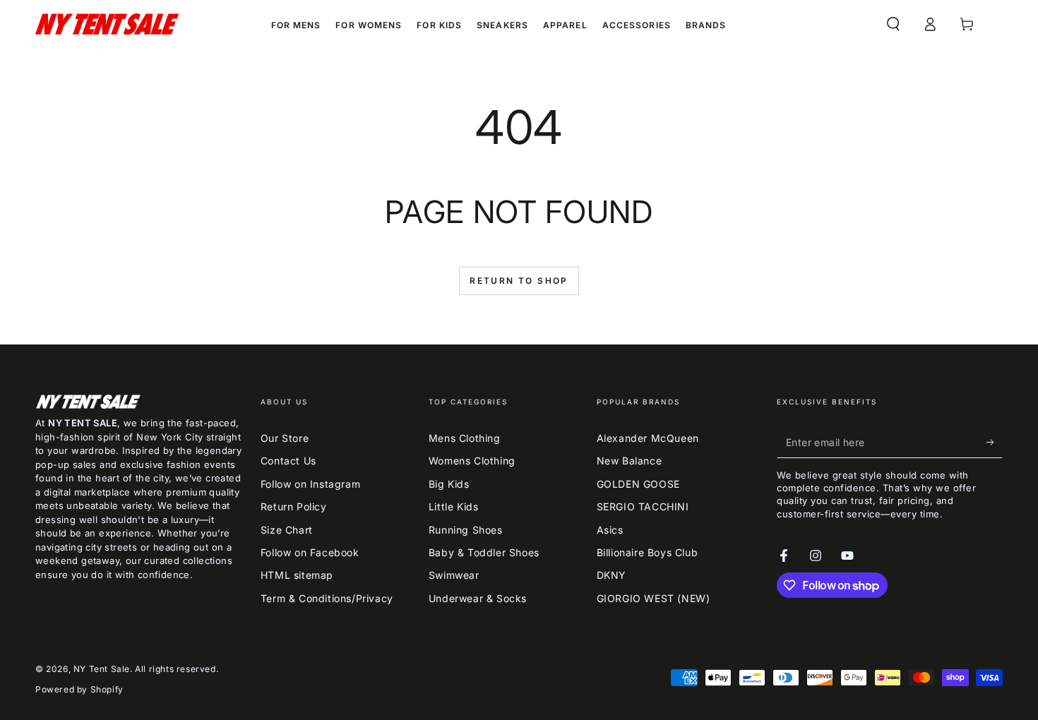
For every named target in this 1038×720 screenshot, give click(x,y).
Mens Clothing (465, 438)
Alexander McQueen (648, 438)
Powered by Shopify (79, 689)
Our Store (285, 438)
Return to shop (519, 280)
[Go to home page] (107, 24)
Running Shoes (466, 530)
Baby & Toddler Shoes (484, 552)
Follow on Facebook (310, 552)
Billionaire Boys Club (647, 552)
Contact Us (288, 461)
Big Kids (449, 484)
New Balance (629, 461)
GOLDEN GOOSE (638, 484)
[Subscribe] (994, 441)
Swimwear (454, 575)
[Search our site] (893, 24)
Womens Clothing (472, 461)
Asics (610, 530)
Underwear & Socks (478, 598)
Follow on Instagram (310, 484)
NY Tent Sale (101, 669)
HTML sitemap (297, 575)
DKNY (611, 575)
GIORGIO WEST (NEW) (653, 598)
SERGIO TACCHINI (643, 506)
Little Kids (454, 506)
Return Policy (294, 506)
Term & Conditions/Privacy (327, 598)
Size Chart (287, 530)
